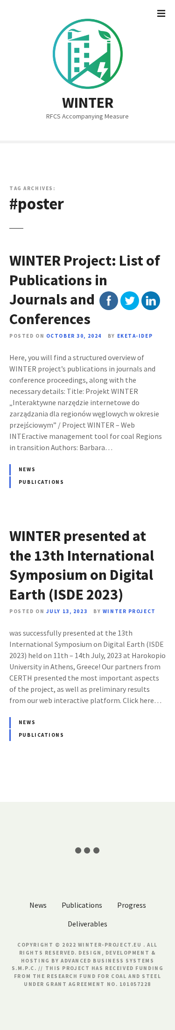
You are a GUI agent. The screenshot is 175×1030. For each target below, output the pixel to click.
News (27, 469)
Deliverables (87, 923)
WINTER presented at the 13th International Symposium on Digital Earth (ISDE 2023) (81, 565)
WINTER (87, 102)
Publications (41, 482)
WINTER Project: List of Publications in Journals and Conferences (84, 289)
